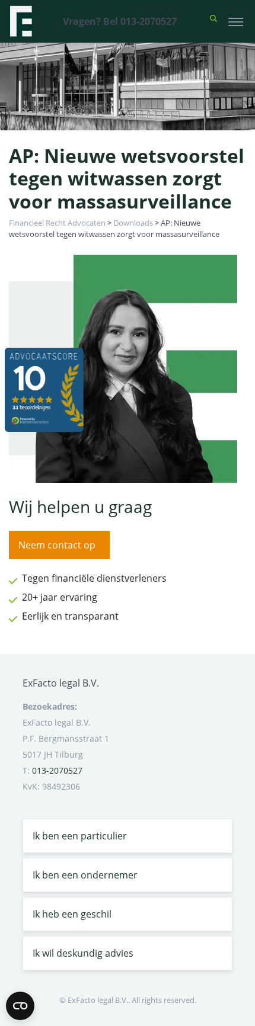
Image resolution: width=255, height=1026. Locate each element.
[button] (213, 21)
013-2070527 (57, 770)
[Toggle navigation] (235, 21)
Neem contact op (56, 545)
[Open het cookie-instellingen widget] (20, 1006)
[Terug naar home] (21, 21)
